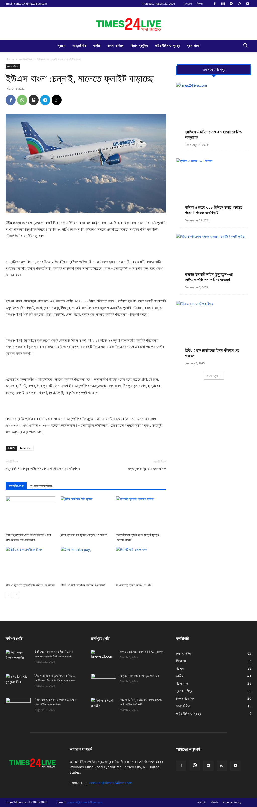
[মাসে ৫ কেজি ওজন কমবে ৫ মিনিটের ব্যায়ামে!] (103, 658)
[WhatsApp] (239, 3)
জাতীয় (96, 45)
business (25, 448)
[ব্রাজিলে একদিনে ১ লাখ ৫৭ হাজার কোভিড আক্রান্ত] (213, 110)
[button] (245, 46)
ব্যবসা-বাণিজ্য (115, 45)
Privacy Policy (232, 802)
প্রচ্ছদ (61, 45)
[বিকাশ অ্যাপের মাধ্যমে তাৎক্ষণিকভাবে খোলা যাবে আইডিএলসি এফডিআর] (30, 513)
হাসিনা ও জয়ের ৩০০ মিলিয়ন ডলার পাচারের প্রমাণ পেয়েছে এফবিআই (213, 210)
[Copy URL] (57, 100)
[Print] (34, 100)
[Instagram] (223, 3)
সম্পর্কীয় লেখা (16, 486)
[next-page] (17, 595)
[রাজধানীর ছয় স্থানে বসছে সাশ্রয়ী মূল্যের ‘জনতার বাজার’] (141, 513)
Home (10, 59)
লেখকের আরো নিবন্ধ (41, 486)
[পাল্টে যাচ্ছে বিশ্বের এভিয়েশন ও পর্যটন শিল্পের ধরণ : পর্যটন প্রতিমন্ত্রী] (103, 706)
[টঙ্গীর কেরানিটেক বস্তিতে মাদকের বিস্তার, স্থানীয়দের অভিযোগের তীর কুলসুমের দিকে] (18, 682)
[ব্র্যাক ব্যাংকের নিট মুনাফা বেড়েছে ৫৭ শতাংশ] (86, 513)
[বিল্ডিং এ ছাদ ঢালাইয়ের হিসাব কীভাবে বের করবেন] (30, 564)
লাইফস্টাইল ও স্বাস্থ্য (167, 45)
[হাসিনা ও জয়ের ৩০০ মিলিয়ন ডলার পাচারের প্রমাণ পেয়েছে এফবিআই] (213, 185)
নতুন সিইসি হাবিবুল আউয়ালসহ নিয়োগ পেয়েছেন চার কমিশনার (43, 468)
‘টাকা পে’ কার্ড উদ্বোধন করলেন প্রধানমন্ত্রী (83, 585)
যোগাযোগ (188, 3)
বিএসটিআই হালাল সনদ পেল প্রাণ (133, 585)
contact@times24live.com (30, 3)
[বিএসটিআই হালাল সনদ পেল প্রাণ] (141, 564)
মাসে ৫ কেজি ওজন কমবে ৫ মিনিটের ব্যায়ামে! (141, 652)
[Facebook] (214, 3)
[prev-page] (9, 595)
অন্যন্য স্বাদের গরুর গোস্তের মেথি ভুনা (139, 676)
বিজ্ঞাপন (200, 3)
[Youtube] (247, 3)
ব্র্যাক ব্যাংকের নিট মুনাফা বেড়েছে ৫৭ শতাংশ (84, 535)
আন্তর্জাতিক (79, 45)
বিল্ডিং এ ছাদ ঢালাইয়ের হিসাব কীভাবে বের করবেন (30, 585)
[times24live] (128, 24)
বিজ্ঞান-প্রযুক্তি (139, 45)
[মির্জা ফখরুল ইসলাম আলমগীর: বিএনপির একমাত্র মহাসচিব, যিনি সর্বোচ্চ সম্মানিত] (18, 658)
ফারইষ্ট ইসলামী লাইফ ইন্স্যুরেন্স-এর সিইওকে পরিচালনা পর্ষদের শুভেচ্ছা (209, 277)
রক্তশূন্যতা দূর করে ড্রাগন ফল (147, 468)
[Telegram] (231, 3)
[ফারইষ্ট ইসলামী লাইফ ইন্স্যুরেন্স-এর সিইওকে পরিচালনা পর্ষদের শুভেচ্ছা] (213, 257)
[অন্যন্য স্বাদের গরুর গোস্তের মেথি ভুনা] (103, 682)
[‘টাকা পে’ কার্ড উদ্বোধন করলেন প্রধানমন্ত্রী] (86, 564)
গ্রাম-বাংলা (193, 45)
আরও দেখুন (212, 376)
